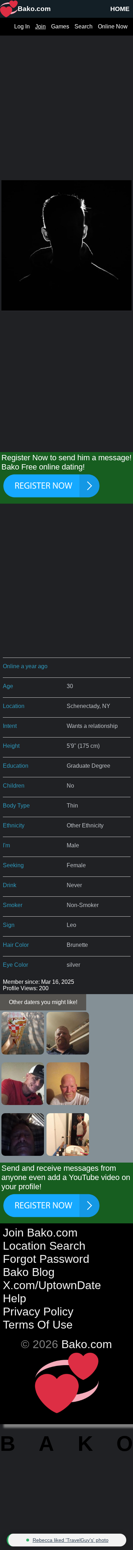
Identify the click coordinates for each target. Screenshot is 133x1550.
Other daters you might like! (43, 1002)
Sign (9, 925)
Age (8, 686)
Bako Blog (29, 1272)
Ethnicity (13, 825)
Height (11, 746)
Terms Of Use (38, 1324)
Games (60, 26)
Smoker (12, 905)
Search (83, 26)
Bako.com (86, 1344)
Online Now (113, 26)
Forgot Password (46, 1259)
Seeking (13, 865)
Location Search (44, 1245)
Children (13, 786)
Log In (22, 26)
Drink (9, 885)
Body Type (16, 806)
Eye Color (15, 965)
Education (15, 766)
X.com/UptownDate (52, 1285)
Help (14, 1298)
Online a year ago (25, 666)
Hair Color (16, 945)
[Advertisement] (66, 102)
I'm (6, 845)
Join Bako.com (40, 1232)
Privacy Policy (38, 1311)
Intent (10, 726)
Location (13, 706)
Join (40, 26)
